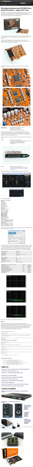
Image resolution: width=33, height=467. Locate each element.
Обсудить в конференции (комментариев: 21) (7, 331)
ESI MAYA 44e (29, 12)
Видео (14, 3)
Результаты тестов (4, 319)
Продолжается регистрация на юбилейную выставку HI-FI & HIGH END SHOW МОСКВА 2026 (15, 369)
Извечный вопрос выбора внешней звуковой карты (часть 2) (14, 361)
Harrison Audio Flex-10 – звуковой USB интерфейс (9, 375)
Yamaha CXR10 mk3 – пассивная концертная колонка (9, 378)
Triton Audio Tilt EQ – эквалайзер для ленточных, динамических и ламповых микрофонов (15, 384)
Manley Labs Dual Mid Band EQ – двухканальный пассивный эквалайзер (12, 377)
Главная (2, 3)
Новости (6, 3)
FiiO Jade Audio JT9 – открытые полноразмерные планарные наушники (12, 372)
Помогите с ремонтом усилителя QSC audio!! (12, 362)
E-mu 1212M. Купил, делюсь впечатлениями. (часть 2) (13, 363)
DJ (1, 4)
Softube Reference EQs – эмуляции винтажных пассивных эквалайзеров (12, 380)
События (10, 3)
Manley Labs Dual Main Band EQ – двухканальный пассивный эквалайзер (12, 385)
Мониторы (18, 3)
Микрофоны (5, 4)
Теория (12, 4)
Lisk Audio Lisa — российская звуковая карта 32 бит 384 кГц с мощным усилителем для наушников (27, 421)
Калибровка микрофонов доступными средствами (13, 364)
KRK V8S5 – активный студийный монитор (7, 382)
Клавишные (29, 3)
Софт (9, 4)
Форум (15, 4)
